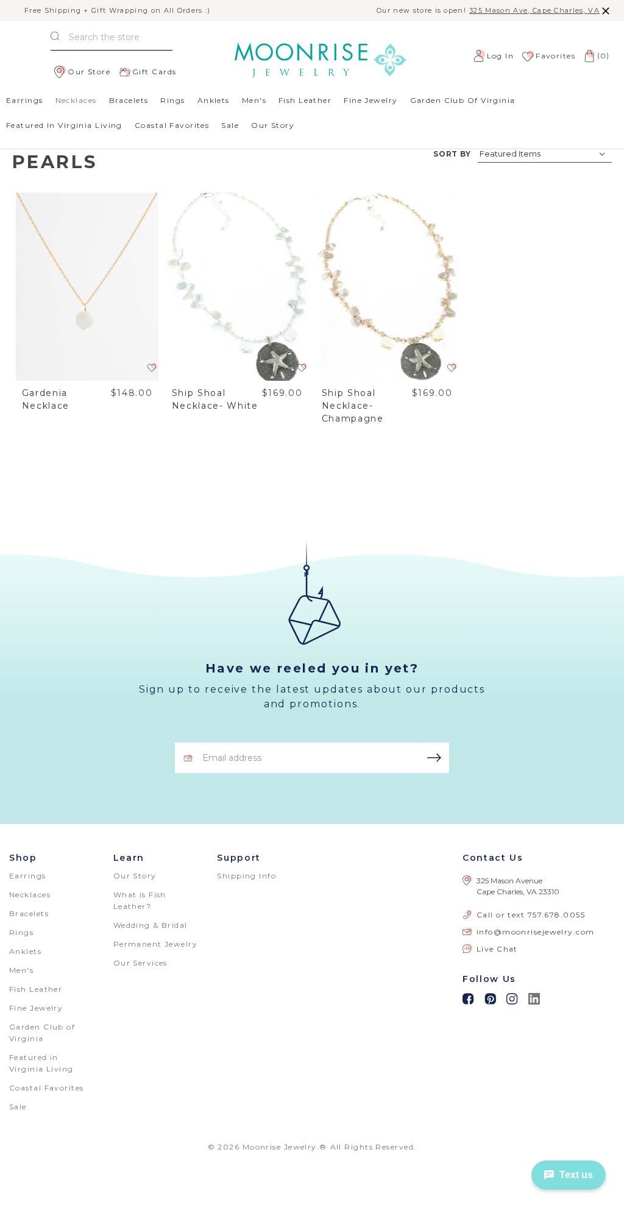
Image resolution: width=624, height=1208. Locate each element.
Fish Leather (305, 100)
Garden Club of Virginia (463, 100)
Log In (500, 55)
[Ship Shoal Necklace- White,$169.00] (237, 287)
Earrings (24, 100)
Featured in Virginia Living (64, 125)
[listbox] (545, 153)
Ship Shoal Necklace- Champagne (353, 405)
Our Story (272, 125)
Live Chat (497, 948)
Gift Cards (154, 71)
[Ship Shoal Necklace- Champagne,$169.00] (387, 287)
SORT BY (452, 153)
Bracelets (129, 100)
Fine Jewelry (370, 100)
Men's (254, 100)
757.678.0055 (556, 914)
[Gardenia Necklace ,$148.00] (87, 287)
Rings (172, 100)
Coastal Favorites (172, 125)
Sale (230, 125)
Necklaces (76, 100)
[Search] (55, 38)
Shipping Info (246, 875)
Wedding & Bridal (150, 925)
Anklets (213, 100)
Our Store (89, 71)
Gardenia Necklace (45, 399)
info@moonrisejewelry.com (536, 931)
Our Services (140, 962)
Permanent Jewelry (155, 943)
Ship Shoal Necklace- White (215, 399)
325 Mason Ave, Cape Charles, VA (534, 10)
